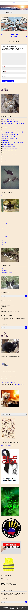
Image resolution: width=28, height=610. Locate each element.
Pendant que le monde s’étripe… (10, 148)
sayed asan (5, 234)
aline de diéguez (6, 219)
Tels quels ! (5, 158)
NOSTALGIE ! (5, 152)
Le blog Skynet (6, 270)
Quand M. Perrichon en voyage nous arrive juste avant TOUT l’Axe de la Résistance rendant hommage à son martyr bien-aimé (13, 132)
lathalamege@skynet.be (7, 445)
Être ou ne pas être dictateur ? (9, 154)
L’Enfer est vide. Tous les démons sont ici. (12, 129)
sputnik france (5, 236)
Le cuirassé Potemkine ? (8, 119)
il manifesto (5, 225)
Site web (4, 76)
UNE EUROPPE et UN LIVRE (9, 150)
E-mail (4, 71)
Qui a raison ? (5, 140)
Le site (4, 268)
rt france (4, 232)
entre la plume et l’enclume (9, 223)
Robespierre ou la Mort (8, 272)
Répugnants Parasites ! (7, 144)
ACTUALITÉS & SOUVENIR (8, 146)
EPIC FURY (5, 156)
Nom (3, 66)
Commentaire (5, 52)
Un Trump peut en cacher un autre (10, 138)
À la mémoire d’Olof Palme (8, 136)
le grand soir (5, 229)
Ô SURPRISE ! (5, 127)
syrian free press (6, 238)
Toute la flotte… (5, 195)
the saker (4, 242)
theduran (4, 240)
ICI (4, 358)
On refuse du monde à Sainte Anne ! (10, 162)
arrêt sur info (5, 221)
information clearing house (8, 227)
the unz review (5, 244)
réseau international (7, 231)
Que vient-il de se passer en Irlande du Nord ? (13, 142)
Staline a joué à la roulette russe (10, 121)
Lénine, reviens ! (6, 160)
